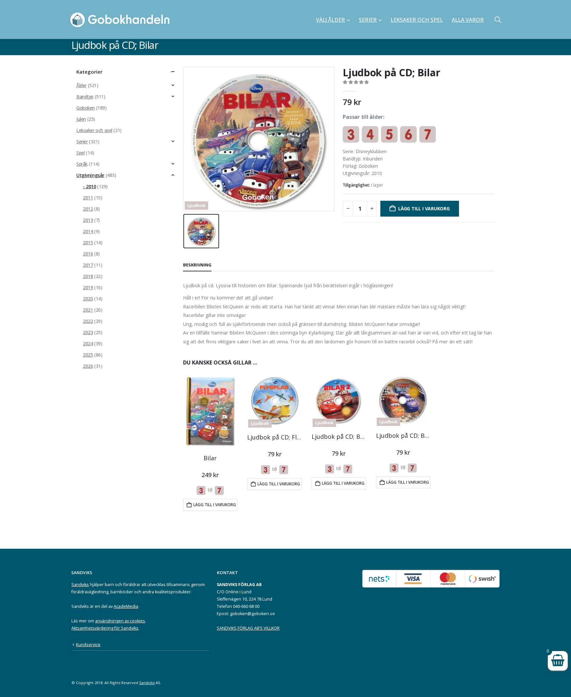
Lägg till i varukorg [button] (214, 504)
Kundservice (88, 644)
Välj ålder (330, 19)
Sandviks (80, 584)
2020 (88, 299)
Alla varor (468, 19)
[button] (498, 19)
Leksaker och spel (417, 19)
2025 (88, 355)
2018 (88, 276)
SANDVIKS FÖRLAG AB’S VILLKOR (248, 628)
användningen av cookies (120, 621)
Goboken (85, 108)
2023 (88, 332)
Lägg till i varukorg (424, 208)
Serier (368, 19)
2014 (88, 231)
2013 (88, 220)
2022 (88, 321)
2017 (88, 265)
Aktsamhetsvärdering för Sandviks (104, 628)
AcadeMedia (126, 606)
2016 (88, 254)
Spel (80, 153)
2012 (88, 209)
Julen (81, 119)
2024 (88, 343)
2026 (88, 366)
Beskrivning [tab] (197, 265)
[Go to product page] (210, 411)
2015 (88, 242)
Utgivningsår (90, 175)
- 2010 (89, 186)
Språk (82, 164)
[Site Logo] (122, 19)
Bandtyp (85, 96)
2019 (88, 287)
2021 (88, 310)
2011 (88, 197)
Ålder (81, 85)
